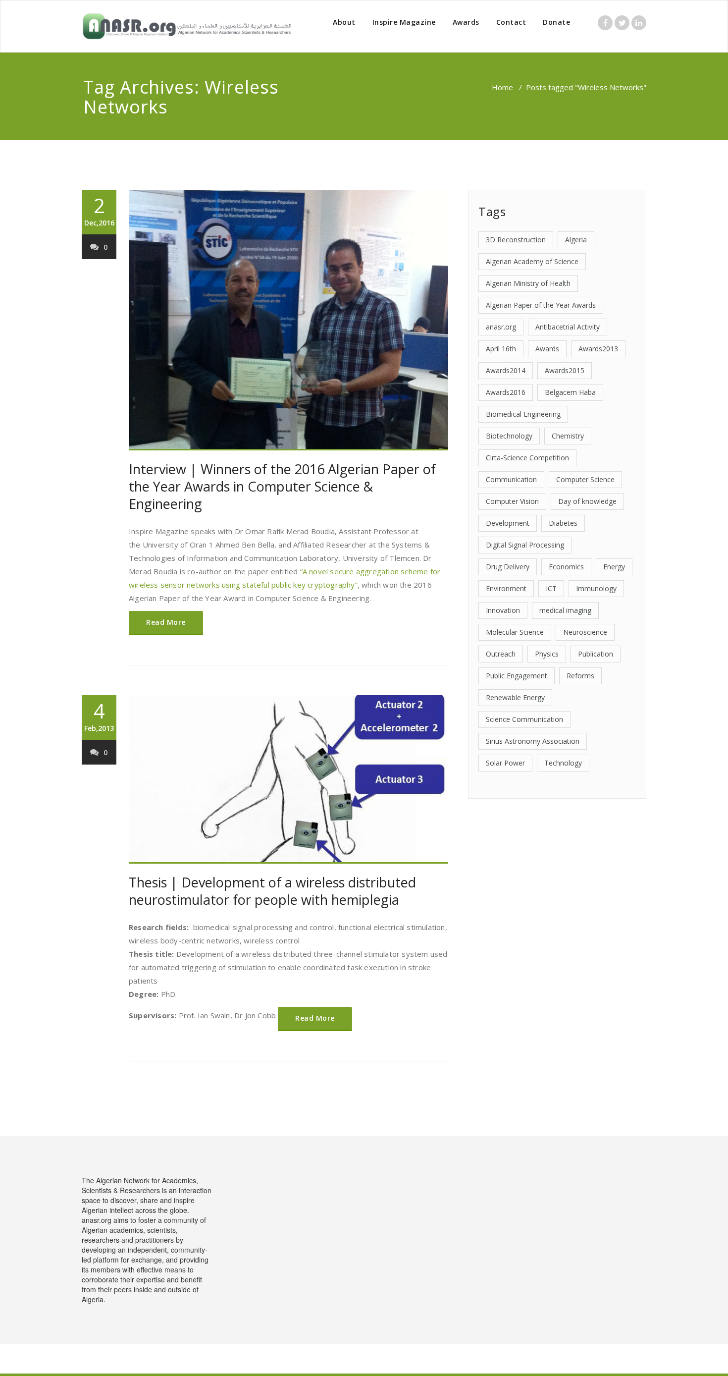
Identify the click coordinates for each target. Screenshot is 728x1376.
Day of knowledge (587, 501)
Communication (511, 479)
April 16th (501, 348)
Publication (595, 654)
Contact (511, 22)
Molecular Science (515, 632)
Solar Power (505, 763)
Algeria (576, 239)
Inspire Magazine (404, 22)
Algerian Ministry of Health (528, 283)
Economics (566, 566)
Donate (556, 22)
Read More (166, 622)
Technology (563, 763)
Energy (614, 566)
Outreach (501, 654)
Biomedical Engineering (523, 414)
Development (507, 523)
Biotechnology (509, 435)
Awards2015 (564, 370)
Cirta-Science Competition (527, 457)
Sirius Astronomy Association (532, 741)
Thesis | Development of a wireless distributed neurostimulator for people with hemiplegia (272, 891)
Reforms (580, 675)
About (344, 22)
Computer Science (585, 479)
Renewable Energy (515, 697)
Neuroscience (585, 632)
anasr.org (501, 326)
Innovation (503, 610)
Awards (466, 22)
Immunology (596, 588)
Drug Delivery (507, 566)
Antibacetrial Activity (567, 326)
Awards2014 (505, 370)
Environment (506, 588)
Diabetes (563, 523)
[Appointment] (187, 26)
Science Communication (524, 719)
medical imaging (565, 610)
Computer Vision (512, 501)
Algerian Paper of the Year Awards (541, 305)
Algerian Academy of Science (532, 261)
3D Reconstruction (516, 239)
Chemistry (568, 435)
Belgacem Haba (570, 392)
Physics (547, 654)
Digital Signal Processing (525, 545)
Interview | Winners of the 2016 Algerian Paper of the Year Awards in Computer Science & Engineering (282, 486)
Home (502, 87)
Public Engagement (516, 675)
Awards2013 (598, 348)
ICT (551, 588)
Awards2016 (505, 392)
